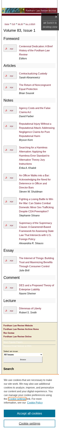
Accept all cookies (29, 413)
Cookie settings (17, 399)
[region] (29, 402)
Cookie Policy (35, 402)
